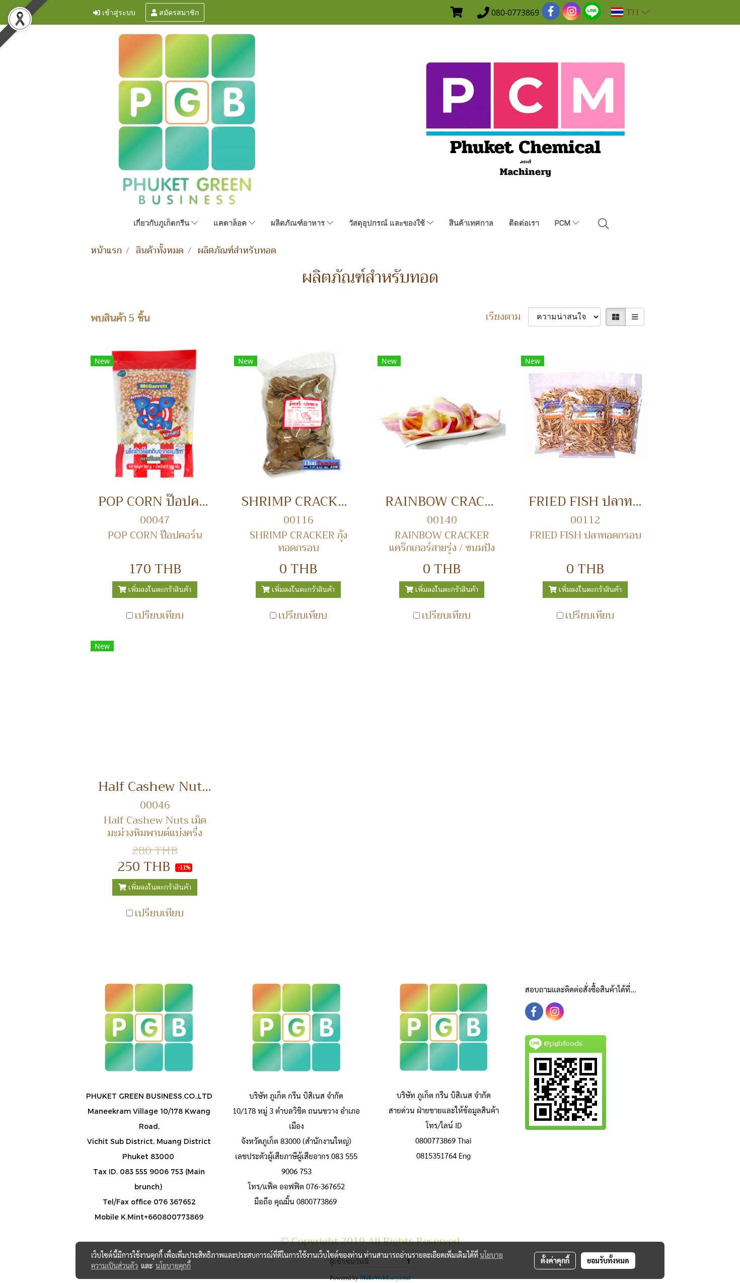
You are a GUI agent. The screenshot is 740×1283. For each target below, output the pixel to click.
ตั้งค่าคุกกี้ (555, 1260)
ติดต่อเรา (524, 223)
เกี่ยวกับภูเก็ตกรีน (162, 223)
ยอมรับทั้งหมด (608, 1260)
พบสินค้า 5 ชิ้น (120, 318)
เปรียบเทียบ (159, 615)
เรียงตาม (507, 316)
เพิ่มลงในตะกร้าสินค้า (158, 589)
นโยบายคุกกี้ (173, 1265)
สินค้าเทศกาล (471, 223)
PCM (563, 223)
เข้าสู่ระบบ (117, 12)
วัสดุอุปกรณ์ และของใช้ (388, 223)
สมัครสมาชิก (178, 12)
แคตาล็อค (231, 223)
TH (632, 12)
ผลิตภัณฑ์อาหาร (299, 223)
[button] (604, 223)
